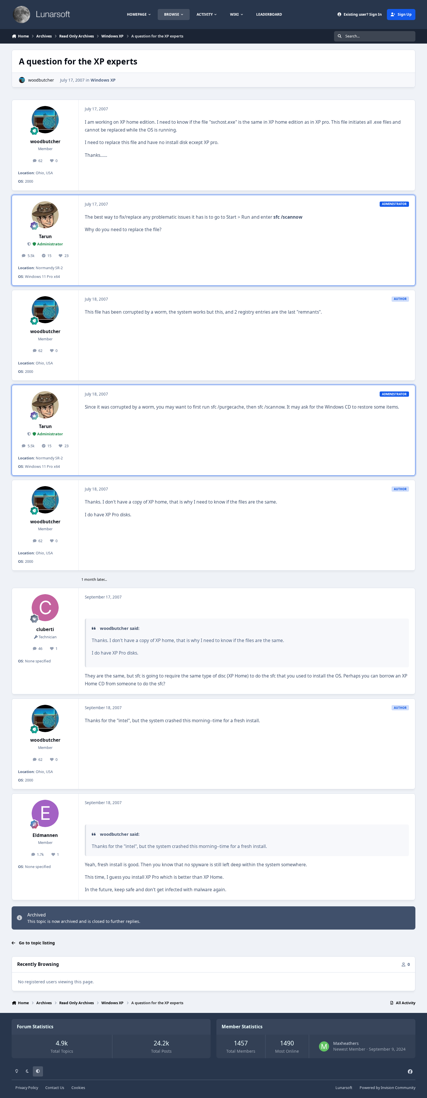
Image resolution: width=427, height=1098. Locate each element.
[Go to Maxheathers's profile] (324, 1046)
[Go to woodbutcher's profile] (22, 80)
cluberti (45, 629)
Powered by (387, 1087)
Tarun (45, 236)
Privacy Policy (26, 1087)
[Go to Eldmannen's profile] (45, 813)
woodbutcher (41, 80)
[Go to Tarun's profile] (45, 215)
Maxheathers (346, 1043)
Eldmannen (45, 835)
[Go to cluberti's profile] (45, 607)
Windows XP (103, 80)
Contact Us (54, 1087)
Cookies (78, 1087)
